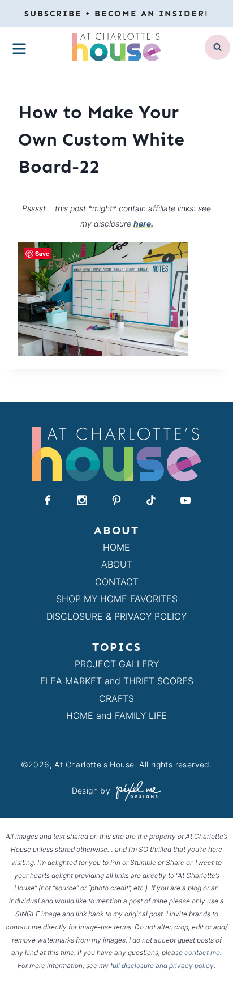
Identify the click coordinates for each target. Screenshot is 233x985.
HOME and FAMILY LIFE (116, 715)
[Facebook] (47, 500)
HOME (116, 547)
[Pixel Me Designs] (135, 791)
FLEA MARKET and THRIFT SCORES (116, 680)
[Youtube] (185, 500)
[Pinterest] (116, 500)
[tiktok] (151, 500)
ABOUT (116, 564)
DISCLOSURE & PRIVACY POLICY (116, 616)
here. (143, 223)
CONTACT (117, 581)
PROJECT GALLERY (117, 664)
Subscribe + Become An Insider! (116, 13)
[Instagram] (82, 500)
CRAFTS (116, 698)
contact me (202, 952)
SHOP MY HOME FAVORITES (117, 598)
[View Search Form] (217, 47)
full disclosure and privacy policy (162, 965)
